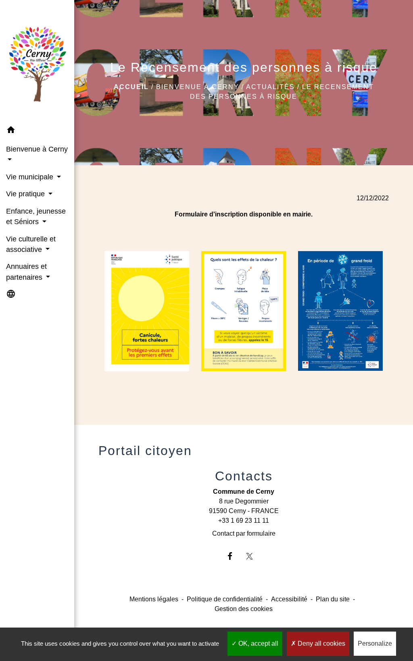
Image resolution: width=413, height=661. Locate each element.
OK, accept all (257, 643)
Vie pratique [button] (26, 194)
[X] (253, 556)
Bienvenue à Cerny (197, 86)
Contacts (244, 476)
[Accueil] (37, 60)
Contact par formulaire (243, 533)
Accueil (131, 86)
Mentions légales (153, 599)
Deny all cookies (320, 643)
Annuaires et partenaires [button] (26, 271)
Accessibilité (289, 599)
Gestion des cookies (244, 608)
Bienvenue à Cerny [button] (37, 149)
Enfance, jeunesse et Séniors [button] (36, 216)
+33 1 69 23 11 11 (243, 520)
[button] (37, 131)
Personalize (375, 643)
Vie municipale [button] (30, 177)
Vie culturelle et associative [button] (31, 244)
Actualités (270, 86)
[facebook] (234, 556)
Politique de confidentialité (225, 599)
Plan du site (333, 599)
